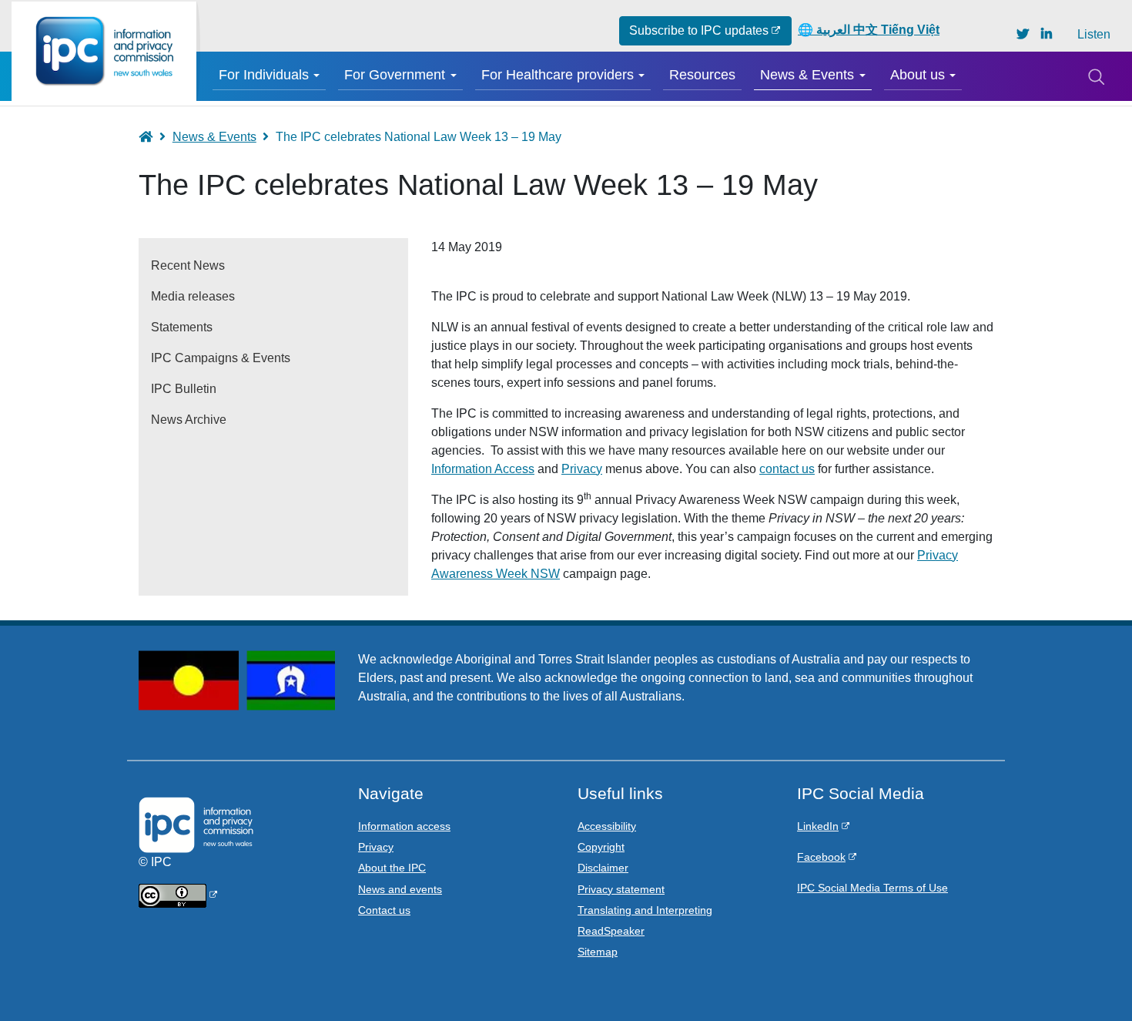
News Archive (188, 419)
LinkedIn (818, 826)
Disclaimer (603, 867)
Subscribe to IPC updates (699, 30)
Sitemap (598, 951)
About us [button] (917, 74)
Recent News (188, 265)
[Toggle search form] (1095, 76)
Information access (404, 826)
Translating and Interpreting (645, 910)
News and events (400, 889)
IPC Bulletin (183, 388)
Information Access (482, 468)
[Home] (104, 51)
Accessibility (607, 826)
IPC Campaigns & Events (220, 357)
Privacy (581, 468)
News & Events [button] (807, 74)
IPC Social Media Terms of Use (872, 888)
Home (152, 136)
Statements (182, 327)
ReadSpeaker (611, 931)
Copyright (601, 847)
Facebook (821, 857)
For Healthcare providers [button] (557, 74)
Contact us (384, 910)
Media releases (193, 296)
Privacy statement (621, 889)
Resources (702, 74)
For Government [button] (394, 74)
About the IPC (392, 867)
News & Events (214, 136)
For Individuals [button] (264, 74)
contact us (787, 468)
